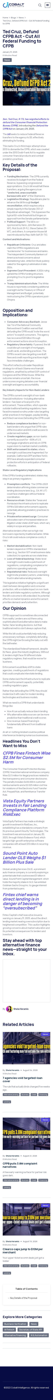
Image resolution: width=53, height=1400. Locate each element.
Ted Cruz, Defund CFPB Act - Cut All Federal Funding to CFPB (26, 22)
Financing (43, 1094)
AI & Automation (39, 1335)
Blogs (13, 17)
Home (5, 17)
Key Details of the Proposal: (24, 1297)
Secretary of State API (30, 1329)
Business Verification (15, 1323)
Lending (7, 1102)
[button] (47, 5)
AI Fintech (9, 1329)
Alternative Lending (11, 1094)
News (21, 17)
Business (25, 1094)
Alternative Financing (15, 1335)
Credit (34, 1094)
